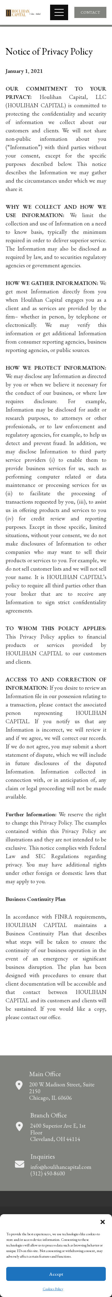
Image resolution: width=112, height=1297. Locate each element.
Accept (56, 1274)
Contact (90, 12)
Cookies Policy (53, 1288)
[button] (103, 1222)
